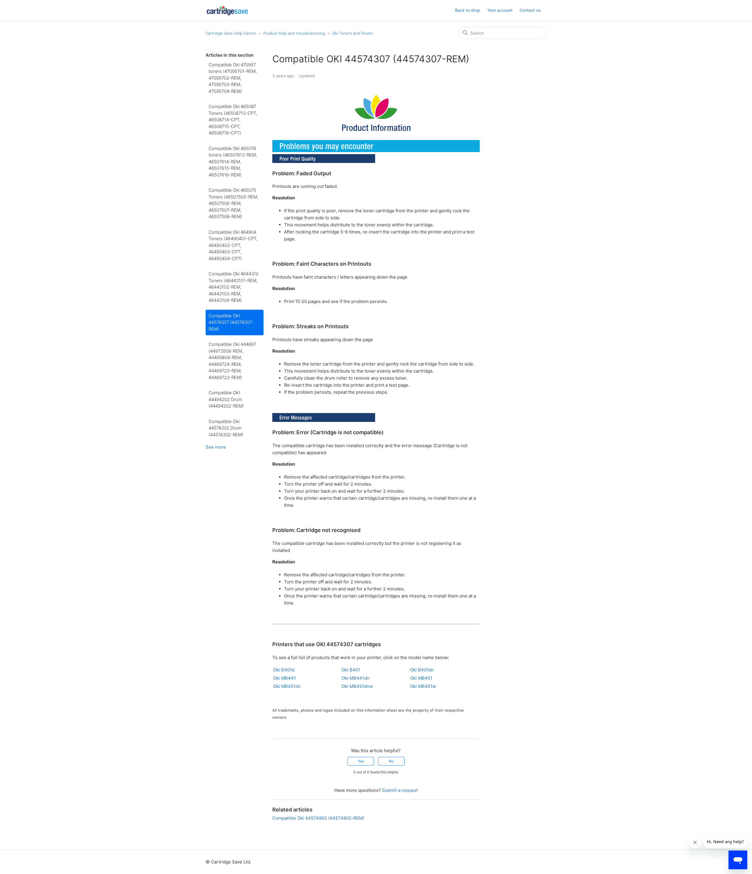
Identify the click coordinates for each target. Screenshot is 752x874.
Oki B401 (351, 670)
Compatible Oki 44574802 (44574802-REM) (318, 818)
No (391, 761)
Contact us (530, 10)
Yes (361, 761)
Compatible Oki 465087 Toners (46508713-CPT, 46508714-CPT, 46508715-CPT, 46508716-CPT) (233, 120)
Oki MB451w (423, 686)
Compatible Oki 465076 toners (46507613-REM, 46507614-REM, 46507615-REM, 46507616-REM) (233, 162)
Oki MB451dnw (357, 686)
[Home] (227, 10)
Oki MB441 (284, 678)
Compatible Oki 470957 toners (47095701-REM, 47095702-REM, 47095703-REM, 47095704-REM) (233, 78)
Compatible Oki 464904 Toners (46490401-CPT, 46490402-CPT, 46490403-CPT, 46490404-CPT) (233, 245)
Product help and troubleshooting (294, 33)
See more (216, 447)
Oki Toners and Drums (352, 33)
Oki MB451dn (287, 686)
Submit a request (400, 790)
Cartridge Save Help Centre (231, 33)
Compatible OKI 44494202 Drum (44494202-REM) (226, 399)
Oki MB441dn (356, 678)
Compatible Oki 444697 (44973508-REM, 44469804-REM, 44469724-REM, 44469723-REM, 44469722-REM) (232, 360)
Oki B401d (283, 670)
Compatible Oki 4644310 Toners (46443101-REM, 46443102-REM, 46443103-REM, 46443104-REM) (233, 287)
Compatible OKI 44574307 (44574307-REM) (231, 322)
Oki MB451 (421, 678)
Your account (500, 10)
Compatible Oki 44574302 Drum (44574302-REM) (226, 428)
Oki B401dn (422, 670)
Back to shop (467, 10)
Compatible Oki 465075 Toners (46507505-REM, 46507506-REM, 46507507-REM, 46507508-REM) (233, 203)
